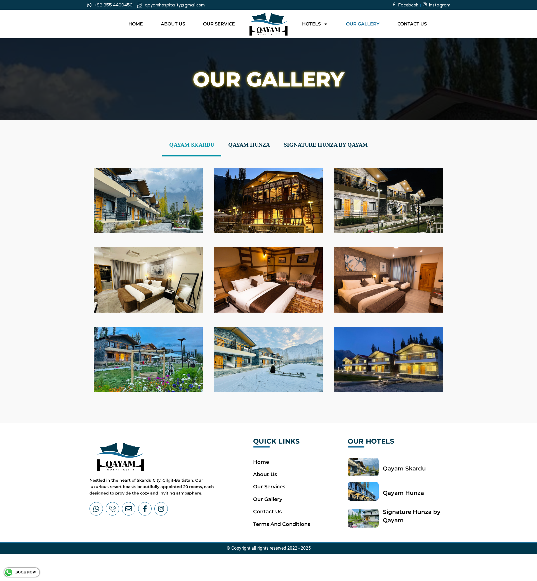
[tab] (191, 145)
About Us (173, 24)
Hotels (311, 24)
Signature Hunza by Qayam (326, 145)
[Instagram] (161, 509)
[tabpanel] (268, 278)
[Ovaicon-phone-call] (112, 509)
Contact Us (412, 24)
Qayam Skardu (191, 145)
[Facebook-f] (145, 509)
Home (135, 24)
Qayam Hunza (249, 145)
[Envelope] (128, 509)
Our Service (219, 24)
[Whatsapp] (96, 509)
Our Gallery (363, 24)
